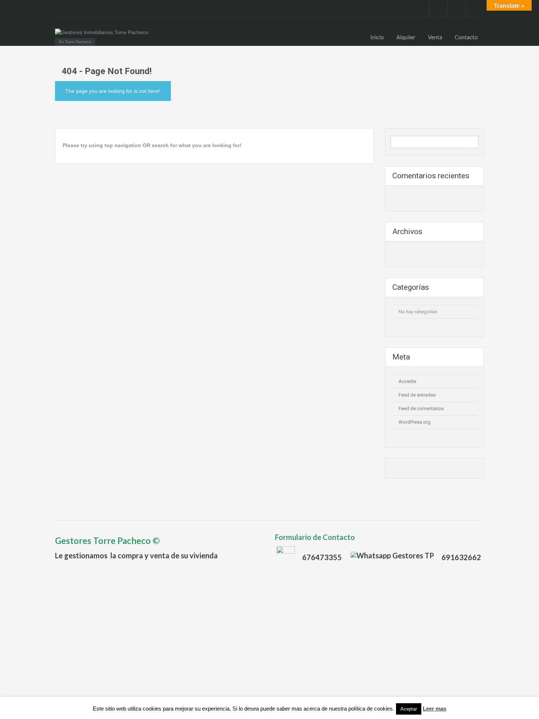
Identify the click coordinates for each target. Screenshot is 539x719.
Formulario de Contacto (315, 537)
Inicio (377, 37)
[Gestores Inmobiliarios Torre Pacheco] (101, 32)
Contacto (466, 37)
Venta (435, 37)
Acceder (408, 381)
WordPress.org (414, 422)
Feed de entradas (417, 395)
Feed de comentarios (421, 408)
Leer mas (434, 708)
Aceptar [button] (408, 709)
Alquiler (405, 37)
